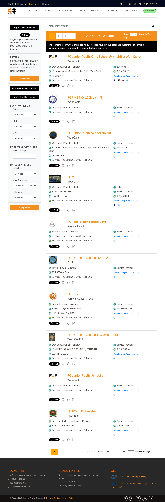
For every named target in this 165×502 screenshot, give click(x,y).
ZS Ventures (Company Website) (132, 477)
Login (145, 3)
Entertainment (110, 11)
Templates (125, 11)
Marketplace (82, 11)
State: (16, 121)
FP (53, 57)
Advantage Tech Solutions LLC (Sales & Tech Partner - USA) (133, 485)
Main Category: (20, 180)
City (36, 11)
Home (30, 11)
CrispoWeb (149, 11)
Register (153, 3)
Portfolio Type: (20, 150)
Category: (17, 192)
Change (45, 4)
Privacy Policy (67, 498)
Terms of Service (53, 498)
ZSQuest (134, 11)
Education (46, 11)
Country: (17, 109)
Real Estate (95, 11)
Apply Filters (24, 207)
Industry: (17, 168)
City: (15, 133)
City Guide (12, 4)
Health (58, 11)
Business (69, 11)
